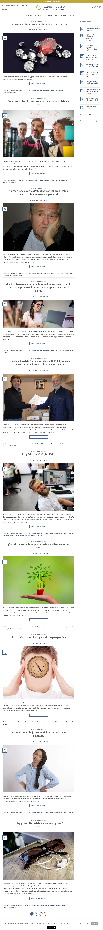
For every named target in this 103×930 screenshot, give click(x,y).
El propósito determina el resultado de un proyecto (91, 37)
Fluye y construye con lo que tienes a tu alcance (92, 57)
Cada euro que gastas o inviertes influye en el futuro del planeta (92, 48)
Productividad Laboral (9, 93)
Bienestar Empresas (37, 533)
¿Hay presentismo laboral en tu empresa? (39, 823)
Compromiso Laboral (48, 90)
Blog (30, 5)
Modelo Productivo (60, 350)
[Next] (45, 914)
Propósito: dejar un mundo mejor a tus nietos (92, 83)
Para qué (14, 5)
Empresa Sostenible (60, 90)
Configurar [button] (52, 927)
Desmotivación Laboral (61, 273)
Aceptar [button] (94, 923)
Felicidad (16, 535)
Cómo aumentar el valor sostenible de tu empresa (39, 23)
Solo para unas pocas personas (93, 29)
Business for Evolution (38, 21)
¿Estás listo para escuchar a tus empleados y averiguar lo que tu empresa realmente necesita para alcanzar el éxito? (38, 287)
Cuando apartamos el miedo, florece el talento (92, 66)
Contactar (23, 5)
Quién (8, 5)
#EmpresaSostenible (37, 180)
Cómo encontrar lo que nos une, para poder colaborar (38, 101)
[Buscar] (92, 7)
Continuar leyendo (38, 83)
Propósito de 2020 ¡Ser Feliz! (39, 454)
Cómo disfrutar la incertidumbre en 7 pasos (92, 74)
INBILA (4, 9)
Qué (3, 5)
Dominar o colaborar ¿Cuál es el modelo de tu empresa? (93, 91)
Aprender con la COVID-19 (91, 107)
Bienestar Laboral (36, 90)
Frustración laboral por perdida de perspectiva (38, 637)
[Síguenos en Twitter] (95, 7)
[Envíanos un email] (97, 7)
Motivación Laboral (59, 722)
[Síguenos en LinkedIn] (100, 7)
